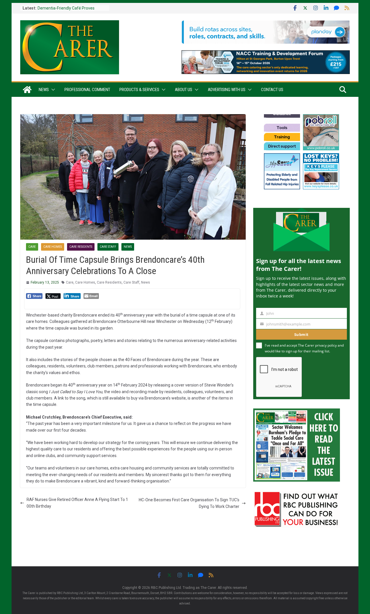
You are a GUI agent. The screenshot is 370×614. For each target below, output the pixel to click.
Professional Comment (87, 89)
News (44, 89)
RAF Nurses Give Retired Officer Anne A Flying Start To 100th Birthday (77, 502)
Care (32, 246)
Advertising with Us (226, 89)
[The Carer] (27, 90)
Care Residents (80, 246)
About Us (183, 89)
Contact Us (272, 89)
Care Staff (108, 246)
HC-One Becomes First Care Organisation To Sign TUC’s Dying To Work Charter (189, 503)
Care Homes (52, 246)
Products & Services (139, 89)
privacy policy (326, 345)
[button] (52, 89)
